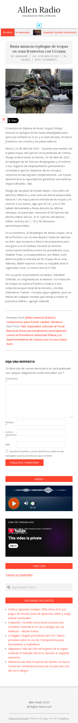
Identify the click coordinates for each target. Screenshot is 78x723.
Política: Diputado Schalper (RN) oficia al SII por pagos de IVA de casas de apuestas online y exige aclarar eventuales (39, 613)
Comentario (10, 380)
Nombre (9, 424)
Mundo (25, 59)
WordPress (64, 718)
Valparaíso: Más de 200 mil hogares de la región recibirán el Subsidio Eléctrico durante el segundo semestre (38, 653)
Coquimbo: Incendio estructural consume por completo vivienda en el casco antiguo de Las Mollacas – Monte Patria (36, 627)
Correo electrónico (10, 435)
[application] (39, 538)
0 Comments (49, 59)
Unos (45, 718)
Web (7, 444)
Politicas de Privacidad (18, 718)
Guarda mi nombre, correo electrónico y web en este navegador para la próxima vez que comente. (34, 453)
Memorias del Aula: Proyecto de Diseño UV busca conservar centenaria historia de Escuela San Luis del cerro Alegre (39, 666)
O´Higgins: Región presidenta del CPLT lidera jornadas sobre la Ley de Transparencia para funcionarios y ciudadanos (36, 640)
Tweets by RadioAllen (19, 575)
